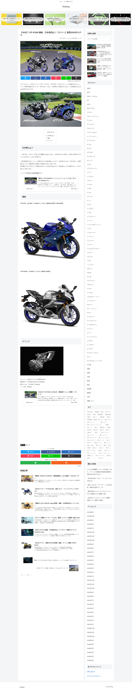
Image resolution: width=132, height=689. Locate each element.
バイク (89, 228)
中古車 (89, 365)
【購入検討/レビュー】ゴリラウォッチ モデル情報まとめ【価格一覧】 (99, 493)
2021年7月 (90, 600)
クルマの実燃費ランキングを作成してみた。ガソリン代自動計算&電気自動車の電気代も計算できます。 (99, 472)
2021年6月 (90, 604)
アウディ (90, 112)
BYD (88, 92)
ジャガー (90, 184)
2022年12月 (90, 532)
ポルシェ (90, 268)
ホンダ (89, 276)
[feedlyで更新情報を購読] (35, 462)
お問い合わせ (91, 671)
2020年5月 (90, 652)
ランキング (90, 316)
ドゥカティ (90, 208)
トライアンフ (91, 216)
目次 (48, 132)
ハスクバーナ (91, 232)
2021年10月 (90, 588)
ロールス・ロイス (92, 353)
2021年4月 (90, 612)
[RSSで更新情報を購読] (66, 462)
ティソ (89, 200)
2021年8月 (90, 596)
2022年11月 (90, 536)
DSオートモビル (92, 96)
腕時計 (89, 393)
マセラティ (90, 284)
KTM (88, 104)
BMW (88, 88)
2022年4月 (90, 564)
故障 (88, 373)
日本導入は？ (51, 135)
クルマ (89, 164)
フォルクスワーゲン (93, 248)
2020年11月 (90, 632)
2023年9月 (90, 520)
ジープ (89, 172)
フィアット (90, 236)
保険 (88, 369)
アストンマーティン (93, 116)
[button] (76, 78)
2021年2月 (90, 620)
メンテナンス (91, 300)
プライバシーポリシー (94, 676)
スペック (50, 140)
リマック (90, 329)
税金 (88, 385)
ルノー (89, 332)
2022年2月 (90, 572)
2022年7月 (90, 552)
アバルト (90, 120)
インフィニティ (92, 136)
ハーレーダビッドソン (94, 224)
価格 (49, 138)
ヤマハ (23, 445)
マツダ (89, 288)
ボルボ (89, 272)
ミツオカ (90, 292)
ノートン (90, 220)
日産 (88, 377)
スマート (90, 196)
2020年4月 (90, 656)
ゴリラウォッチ (92, 168)
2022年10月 (90, 540)
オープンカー (91, 140)
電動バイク (90, 401)
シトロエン (90, 176)
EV (88, 100)
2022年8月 (90, 548)
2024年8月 (90, 512)
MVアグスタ (91, 108)
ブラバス (90, 256)
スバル (89, 192)
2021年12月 (90, 580)
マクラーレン (91, 280)
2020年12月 (90, 628)
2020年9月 (90, 640)
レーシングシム (92, 336)
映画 (88, 381)
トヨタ (89, 212)
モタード (90, 304)
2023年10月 (90, 516)
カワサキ (90, 152)
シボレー (90, 180)
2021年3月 (90, 616)
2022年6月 (90, 556)
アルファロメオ (92, 132)
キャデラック (91, 156)
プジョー (90, 252)
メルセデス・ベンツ (93, 296)
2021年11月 (90, 584)
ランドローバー (92, 320)
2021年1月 (90, 624)
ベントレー (90, 264)
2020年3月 (90, 660)
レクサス (90, 341)
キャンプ (90, 160)
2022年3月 (90, 568)
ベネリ (89, 260)
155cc (28, 445)
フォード (90, 244)
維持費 (89, 389)
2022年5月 (90, 560)
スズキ (89, 188)
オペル (89, 144)
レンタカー (90, 344)
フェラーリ (90, 240)
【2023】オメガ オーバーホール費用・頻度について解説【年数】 (99, 499)
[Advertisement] (50, 431)
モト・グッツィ (92, 308)
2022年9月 (90, 544)
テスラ (89, 204)
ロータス (90, 349)
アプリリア (90, 124)
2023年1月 (90, 528)
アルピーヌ (90, 128)
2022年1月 (90, 576)
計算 (88, 397)
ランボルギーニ (92, 324)
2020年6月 (90, 648)
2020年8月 (90, 644)
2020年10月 (90, 636)
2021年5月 (90, 608)
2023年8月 (90, 524)
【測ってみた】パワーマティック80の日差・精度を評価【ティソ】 (99, 486)
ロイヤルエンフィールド (94, 361)
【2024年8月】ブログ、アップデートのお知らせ (99, 480)
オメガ (89, 148)
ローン (89, 357)
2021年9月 (90, 592)
